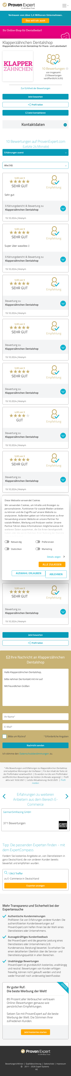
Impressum (61, 1063)
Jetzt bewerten (35, 96)
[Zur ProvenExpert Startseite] (18, 6)
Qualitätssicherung (33, 1063)
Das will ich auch (35, 20)
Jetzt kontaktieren (37, 112)
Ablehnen (56, 574)
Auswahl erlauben (28, 573)
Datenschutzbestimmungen (34, 753)
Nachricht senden (35, 745)
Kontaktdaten (33, 124)
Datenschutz (49, 1063)
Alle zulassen (52, 564)
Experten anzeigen (35, 885)
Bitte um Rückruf (17, 736)
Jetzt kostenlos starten (35, 1032)
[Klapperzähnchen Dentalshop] (18, 66)
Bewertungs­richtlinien (14, 1063)
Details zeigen (54, 556)
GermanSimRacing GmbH (17, 812)
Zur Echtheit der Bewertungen (35, 88)
